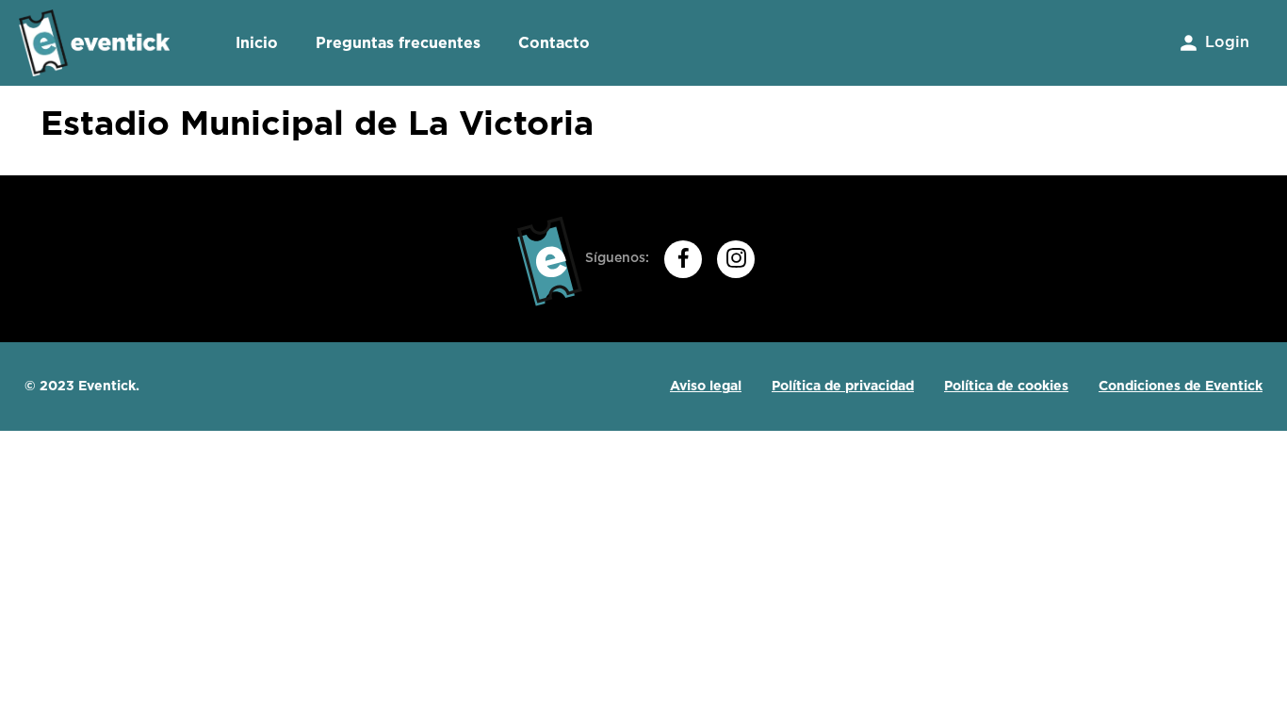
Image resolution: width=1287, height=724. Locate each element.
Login (1224, 42)
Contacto (554, 43)
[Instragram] (736, 259)
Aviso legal (705, 385)
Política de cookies (1006, 385)
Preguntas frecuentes (398, 43)
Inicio (257, 43)
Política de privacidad (843, 385)
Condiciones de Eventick (1181, 385)
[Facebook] (683, 259)
